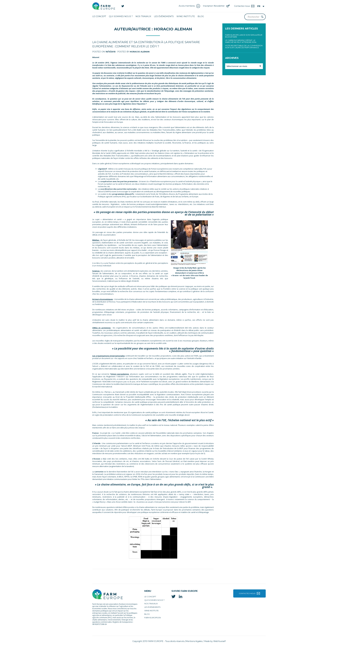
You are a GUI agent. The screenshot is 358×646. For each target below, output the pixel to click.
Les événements (164, 16)
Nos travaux (143, 16)
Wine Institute (185, 16)
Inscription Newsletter (214, 6)
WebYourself (219, 641)
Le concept (99, 16)
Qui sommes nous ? (121, 16)
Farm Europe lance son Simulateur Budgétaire (243, 36)
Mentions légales (194, 641)
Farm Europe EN (152, 617)
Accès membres (187, 6)
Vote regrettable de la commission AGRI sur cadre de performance (243, 46)
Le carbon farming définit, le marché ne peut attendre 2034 (240, 41)
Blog (201, 16)
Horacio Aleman (139, 51)
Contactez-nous (247, 593)
